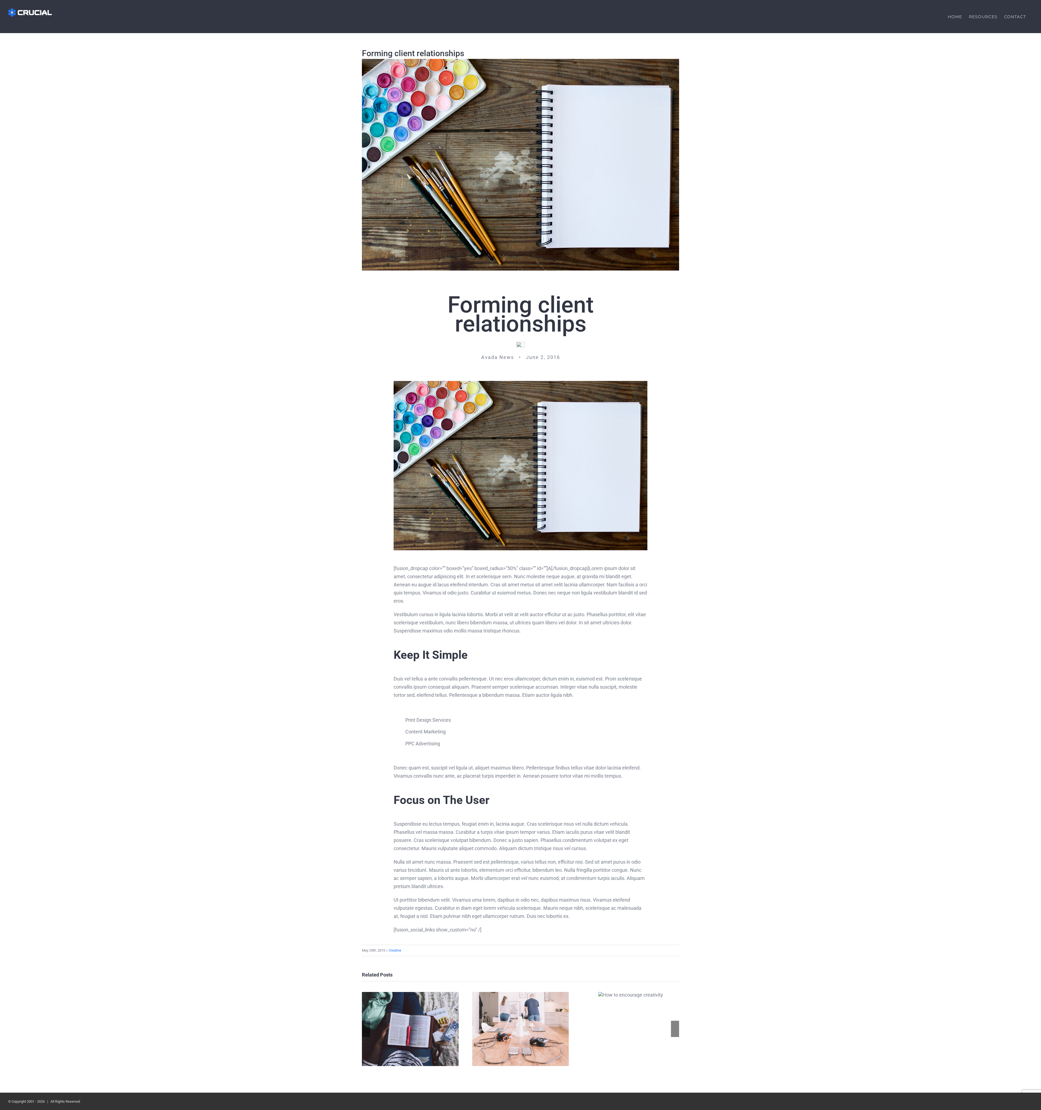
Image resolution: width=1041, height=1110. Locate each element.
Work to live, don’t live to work (410, 1029)
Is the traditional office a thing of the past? (520, 1029)
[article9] (520, 383)
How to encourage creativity (630, 995)
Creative (395, 950)
